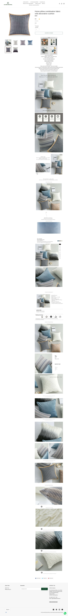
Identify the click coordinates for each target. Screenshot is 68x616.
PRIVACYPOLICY (8, 589)
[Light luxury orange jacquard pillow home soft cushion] (44, 45)
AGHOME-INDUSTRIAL (46, 612)
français (7, 609)
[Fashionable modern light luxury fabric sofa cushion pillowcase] (53, 45)
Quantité (36, 27)
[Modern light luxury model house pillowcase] (53, 54)
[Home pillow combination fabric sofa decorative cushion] (44, 54)
